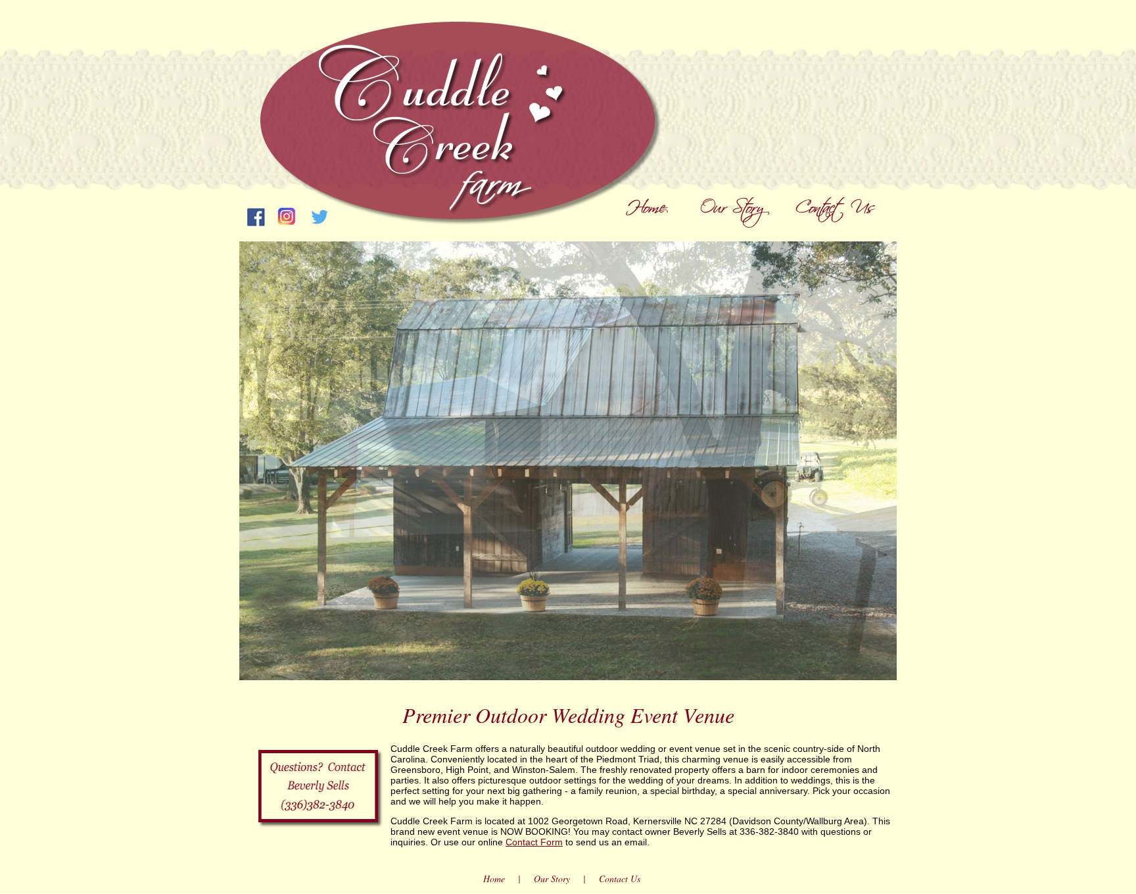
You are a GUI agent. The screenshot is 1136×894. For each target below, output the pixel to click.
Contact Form (534, 842)
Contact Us (619, 878)
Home (494, 878)
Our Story (552, 878)
